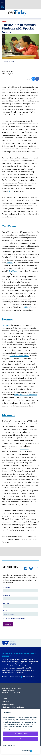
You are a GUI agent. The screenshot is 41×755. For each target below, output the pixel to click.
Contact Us (5, 701)
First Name (6, 587)
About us (4, 677)
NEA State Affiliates (8, 704)
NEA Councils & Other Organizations (13, 707)
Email (5, 611)
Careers (4, 698)
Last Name (6, 595)
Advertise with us (28, 677)
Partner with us (15, 677)
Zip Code (6, 603)
